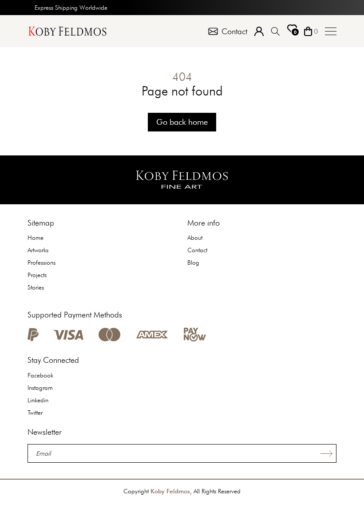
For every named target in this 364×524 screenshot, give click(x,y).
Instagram (40, 387)
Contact (197, 250)
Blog (193, 262)
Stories (36, 287)
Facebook (40, 375)
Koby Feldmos (170, 491)
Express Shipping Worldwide (71, 7)
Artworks (38, 250)
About (194, 237)
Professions (41, 262)
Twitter (35, 412)
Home (36, 237)
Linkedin (38, 400)
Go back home (182, 122)
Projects (37, 274)
